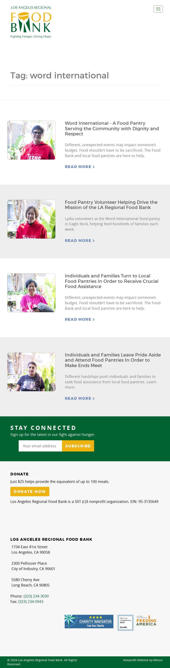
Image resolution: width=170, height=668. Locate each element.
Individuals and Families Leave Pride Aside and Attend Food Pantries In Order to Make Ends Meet (113, 360)
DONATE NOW (30, 491)
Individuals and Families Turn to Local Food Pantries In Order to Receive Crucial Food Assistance (111, 281)
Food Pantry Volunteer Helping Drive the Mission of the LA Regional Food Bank (111, 204)
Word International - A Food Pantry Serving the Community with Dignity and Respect (112, 128)
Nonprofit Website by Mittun (143, 660)
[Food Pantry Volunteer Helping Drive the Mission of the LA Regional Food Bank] (31, 219)
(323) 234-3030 (36, 596)
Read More (79, 166)
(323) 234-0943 (30, 601)
